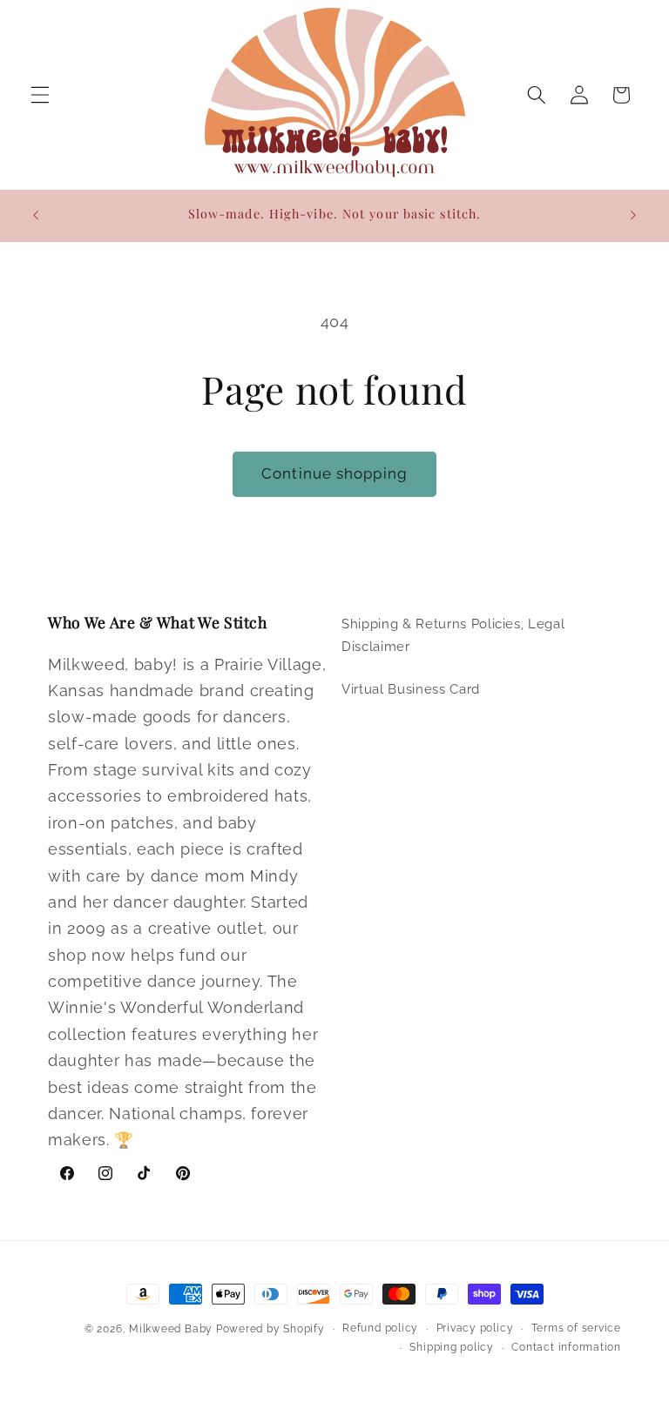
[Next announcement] (633, 215)
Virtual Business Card (410, 689)
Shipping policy (451, 1347)
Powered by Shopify (270, 1329)
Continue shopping (334, 473)
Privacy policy (475, 1328)
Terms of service (576, 1328)
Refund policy (380, 1328)
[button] (40, 95)
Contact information (566, 1347)
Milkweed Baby (171, 1329)
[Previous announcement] (36, 215)
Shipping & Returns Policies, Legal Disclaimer (452, 635)
